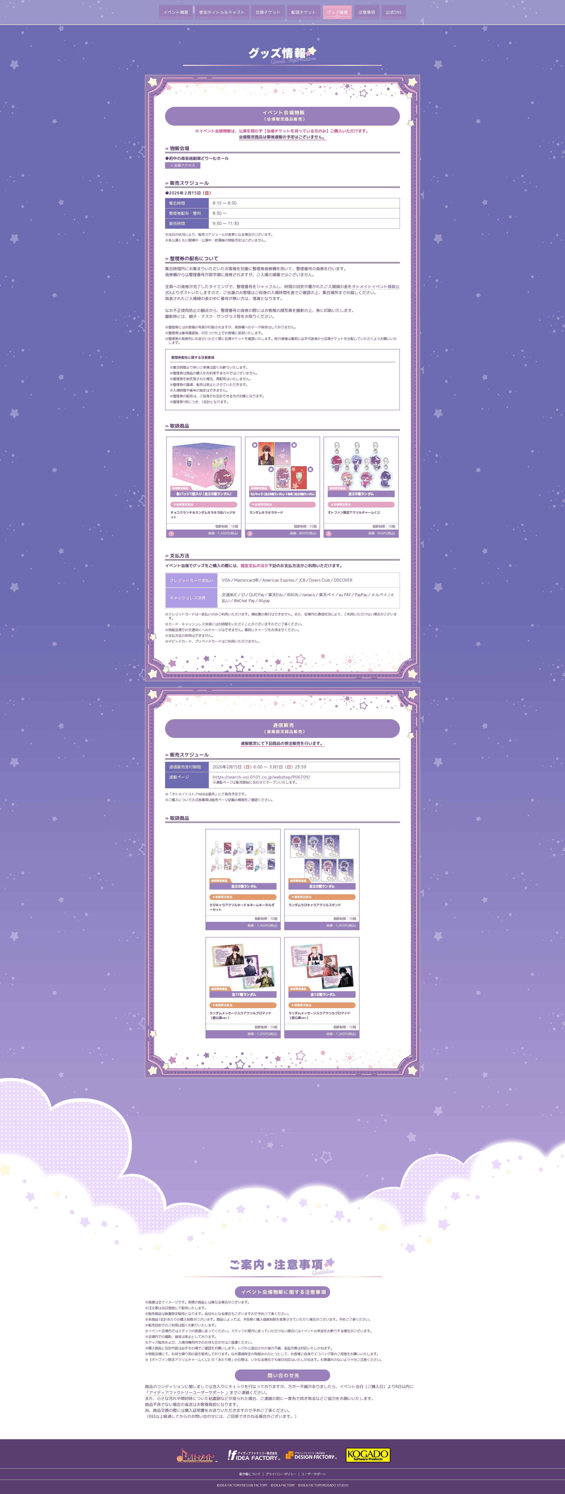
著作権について (250, 1474)
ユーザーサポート (313, 1474)
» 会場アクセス (182, 165)
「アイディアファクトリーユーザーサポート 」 (187, 1392)
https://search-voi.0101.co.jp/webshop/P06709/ (261, 777)
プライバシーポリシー (281, 1474)
